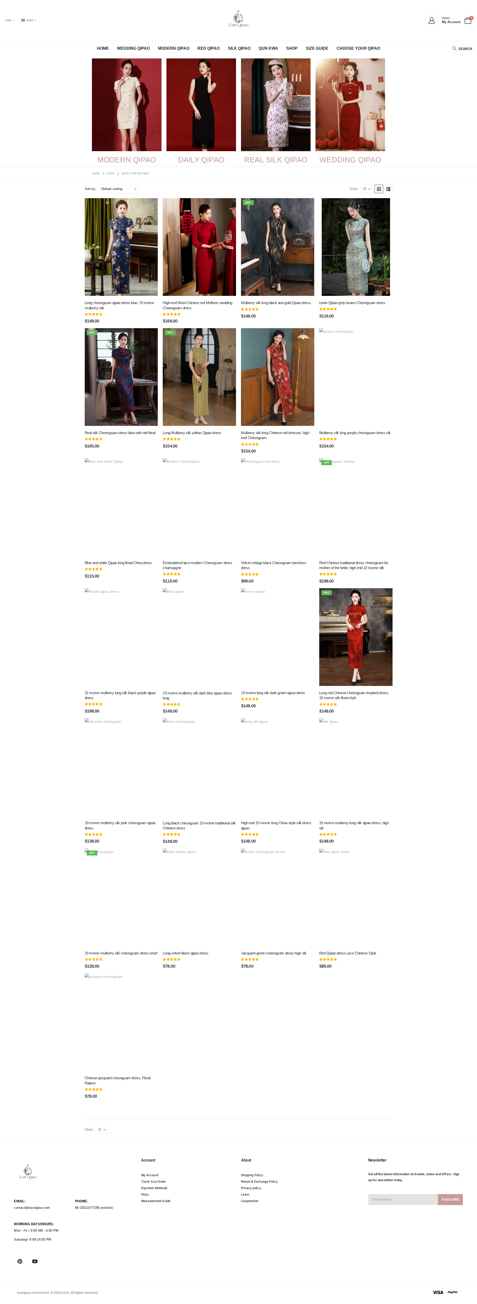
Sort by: (91, 189)
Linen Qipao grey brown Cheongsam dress (352, 303)
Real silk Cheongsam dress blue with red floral (120, 433)
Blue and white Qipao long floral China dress (118, 563)
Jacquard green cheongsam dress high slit (273, 953)
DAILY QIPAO (201, 160)
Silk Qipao (239, 48)
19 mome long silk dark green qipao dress (273, 693)
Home (103, 48)
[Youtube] (35, 1261)
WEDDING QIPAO (350, 160)
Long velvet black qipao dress (185, 953)
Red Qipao (209, 48)
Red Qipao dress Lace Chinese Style (347, 953)
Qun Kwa (268, 48)
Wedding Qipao (133, 48)
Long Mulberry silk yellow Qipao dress (192, 433)
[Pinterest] (19, 1261)
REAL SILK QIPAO (275, 160)
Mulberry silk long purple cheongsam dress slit (354, 433)
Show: (354, 189)
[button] (462, 48)
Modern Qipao (173, 48)
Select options (102, 290)
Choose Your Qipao (358, 48)
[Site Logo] (238, 18)
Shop (292, 48)
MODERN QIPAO (126, 160)
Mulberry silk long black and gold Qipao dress (276, 303)
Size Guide (317, 48)
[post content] (121, 247)
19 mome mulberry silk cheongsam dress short (121, 953)
